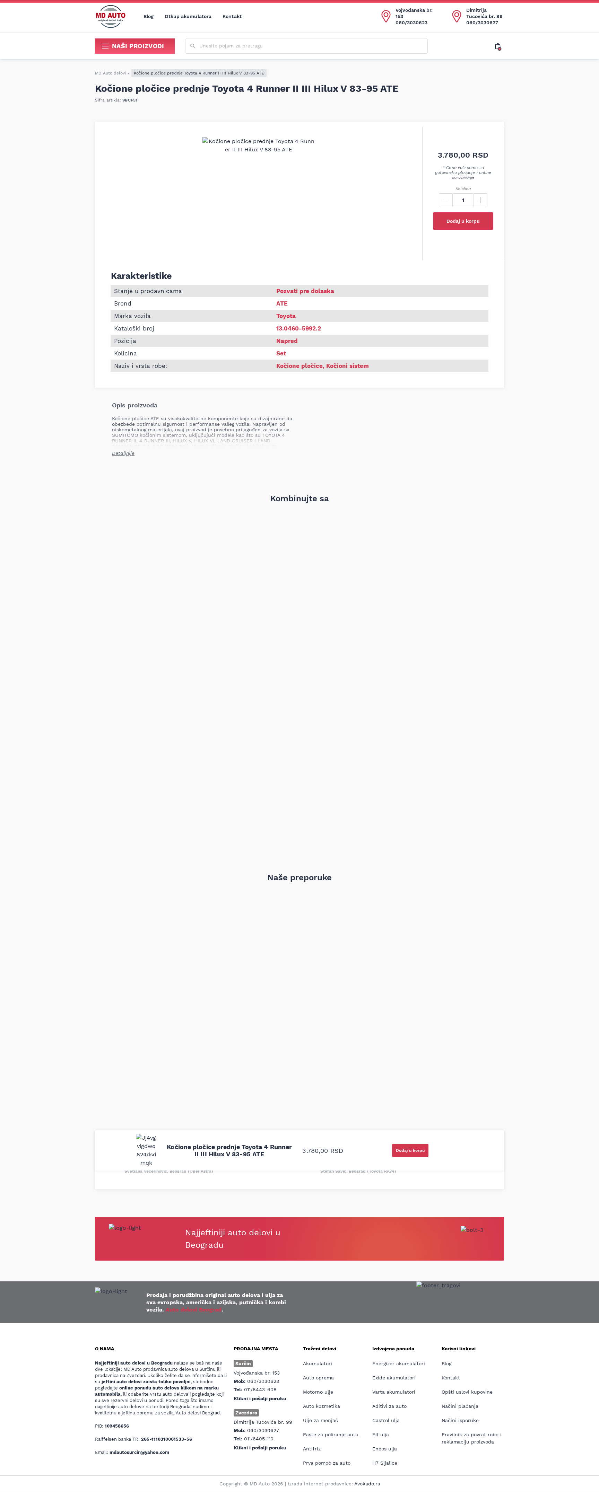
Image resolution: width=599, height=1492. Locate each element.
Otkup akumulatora (188, 16)
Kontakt (232, 16)
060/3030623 (411, 22)
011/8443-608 (260, 1389)
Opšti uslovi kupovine (467, 1392)
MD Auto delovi (110, 73)
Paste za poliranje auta (330, 1434)
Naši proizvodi (138, 46)
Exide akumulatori (394, 1377)
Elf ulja (380, 1434)
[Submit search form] (193, 46)
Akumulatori (317, 1363)
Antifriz (312, 1448)
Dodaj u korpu (463, 221)
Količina (463, 189)
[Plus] (480, 200)
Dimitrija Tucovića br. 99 (484, 13)
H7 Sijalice (384, 1463)
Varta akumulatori (393, 1392)
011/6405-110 (259, 1438)
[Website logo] (110, 16)
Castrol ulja (386, 1420)
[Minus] (446, 200)
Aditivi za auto (389, 1406)
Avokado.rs (367, 1483)
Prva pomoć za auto (326, 1463)
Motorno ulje (318, 1392)
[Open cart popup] (499, 46)
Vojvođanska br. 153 (414, 13)
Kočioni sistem (347, 365)
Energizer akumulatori (398, 1363)
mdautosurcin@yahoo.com (139, 1452)
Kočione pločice (299, 365)
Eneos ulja (384, 1448)
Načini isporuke (460, 1420)
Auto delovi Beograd (194, 1309)
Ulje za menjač (320, 1420)
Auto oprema (318, 1377)
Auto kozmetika (321, 1406)
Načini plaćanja (460, 1406)
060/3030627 (482, 22)
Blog (149, 16)
